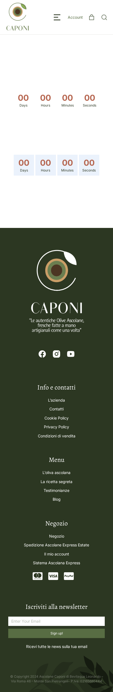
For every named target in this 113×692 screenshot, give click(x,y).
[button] (57, 17)
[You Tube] (70, 354)
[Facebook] (42, 354)
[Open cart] (91, 17)
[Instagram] (56, 354)
